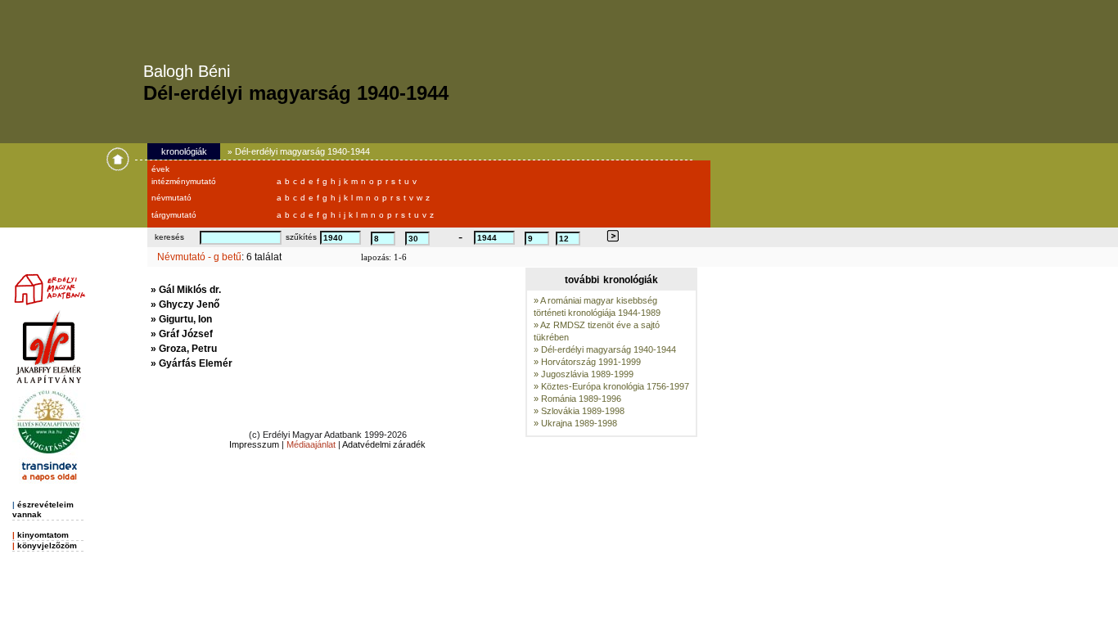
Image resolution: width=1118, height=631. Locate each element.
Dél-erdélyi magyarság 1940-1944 (302, 151)
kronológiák (184, 151)
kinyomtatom (43, 534)
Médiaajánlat (311, 444)
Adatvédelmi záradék (384, 444)
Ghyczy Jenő (189, 304)
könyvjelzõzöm (47, 545)
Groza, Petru (188, 348)
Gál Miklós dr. (190, 289)
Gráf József (186, 334)
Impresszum (254, 444)
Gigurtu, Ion (185, 319)
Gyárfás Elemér (195, 363)
